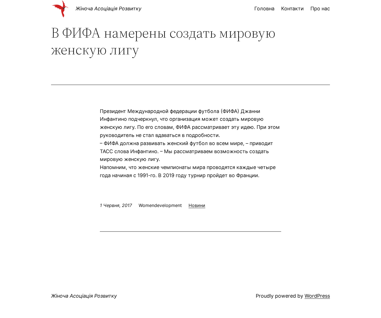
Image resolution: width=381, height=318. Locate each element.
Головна (264, 8)
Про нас (320, 8)
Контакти (292, 8)
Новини (197, 205)
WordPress (317, 296)
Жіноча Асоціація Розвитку (108, 8)
